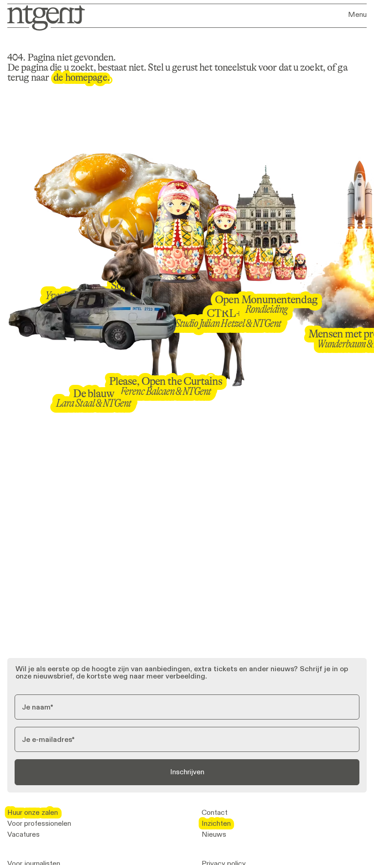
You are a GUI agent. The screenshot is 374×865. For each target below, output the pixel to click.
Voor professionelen (39, 823)
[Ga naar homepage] (43, 17)
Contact (215, 812)
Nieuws (214, 834)
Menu (357, 14)
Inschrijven (187, 771)
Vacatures (23, 834)
